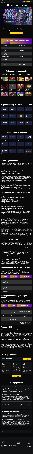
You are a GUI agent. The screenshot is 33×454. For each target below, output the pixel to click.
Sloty (28, 74)
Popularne (3, 74)
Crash (20, 74)
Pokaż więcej (16, 376)
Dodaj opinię (27, 359)
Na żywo (11, 74)
